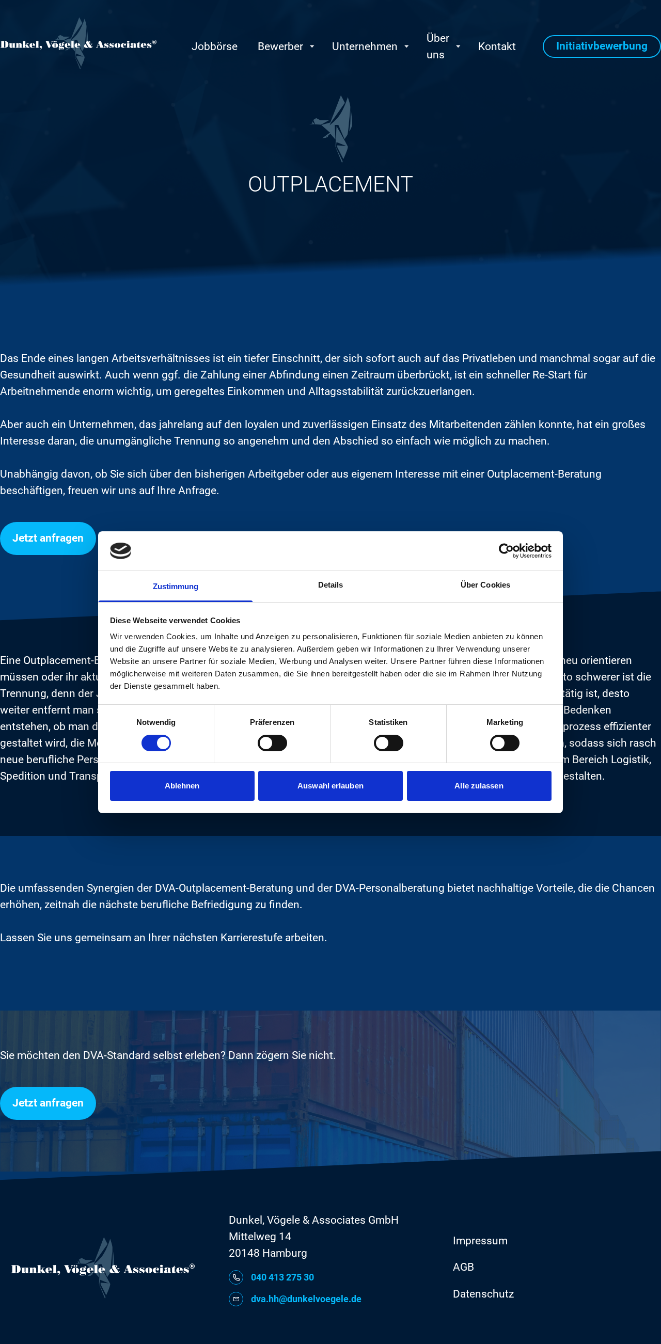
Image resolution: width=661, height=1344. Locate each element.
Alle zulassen (478, 785)
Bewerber (280, 46)
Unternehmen (365, 46)
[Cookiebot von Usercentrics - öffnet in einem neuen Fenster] (506, 551)
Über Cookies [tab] (485, 584)
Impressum (480, 1241)
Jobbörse (215, 46)
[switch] (272, 743)
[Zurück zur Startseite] (78, 43)
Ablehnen (182, 785)
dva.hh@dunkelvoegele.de (306, 1298)
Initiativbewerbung (602, 46)
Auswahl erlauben (330, 785)
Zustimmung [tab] (176, 586)
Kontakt (497, 46)
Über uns (438, 46)
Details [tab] (330, 584)
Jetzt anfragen (48, 538)
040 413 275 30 (282, 1277)
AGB (463, 1267)
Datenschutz (483, 1294)
